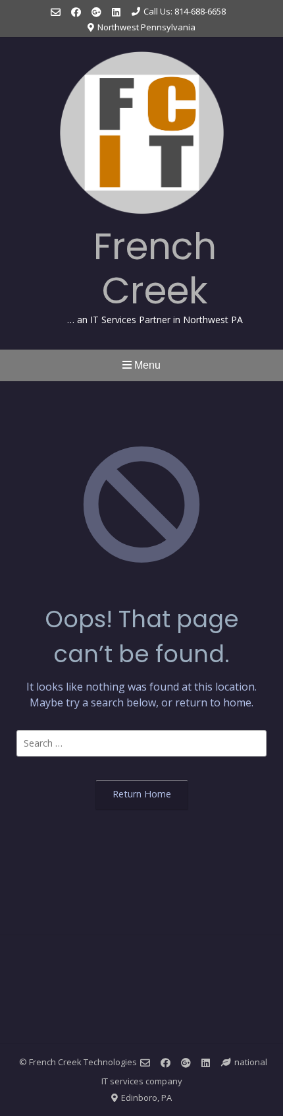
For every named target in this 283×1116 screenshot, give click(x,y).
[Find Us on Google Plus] (96, 12)
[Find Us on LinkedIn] (116, 12)
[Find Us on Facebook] (76, 12)
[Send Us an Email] (55, 12)
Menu (146, 365)
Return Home (142, 794)
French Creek (155, 268)
